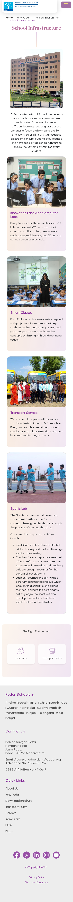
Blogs (9, 831)
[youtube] (56, 855)
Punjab (31, 713)
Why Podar (12, 794)
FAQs (8, 825)
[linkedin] (36, 855)
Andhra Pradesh (16, 702)
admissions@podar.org (44, 759)
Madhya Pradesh (49, 708)
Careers (10, 813)
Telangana (46, 713)
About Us (11, 788)
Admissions (12, 819)
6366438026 (37, 763)
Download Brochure (18, 801)
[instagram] (46, 855)
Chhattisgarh (49, 702)
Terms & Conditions (36, 882)
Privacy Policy (36, 877)
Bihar (34, 702)
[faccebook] (16, 855)
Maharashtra (14, 713)
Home (9, 17)
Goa (64, 702)
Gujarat (12, 708)
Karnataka (27, 708)
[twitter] (26, 855)
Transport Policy (16, 807)
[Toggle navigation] (66, 5)
